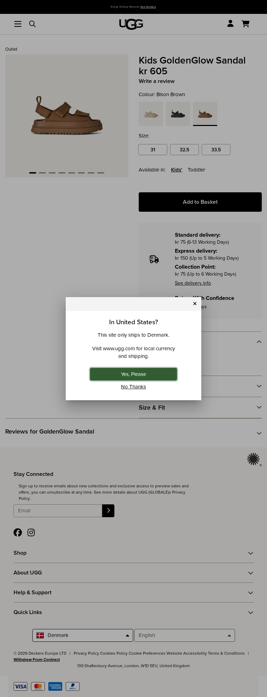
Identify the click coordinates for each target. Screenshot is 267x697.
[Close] (194, 303)
